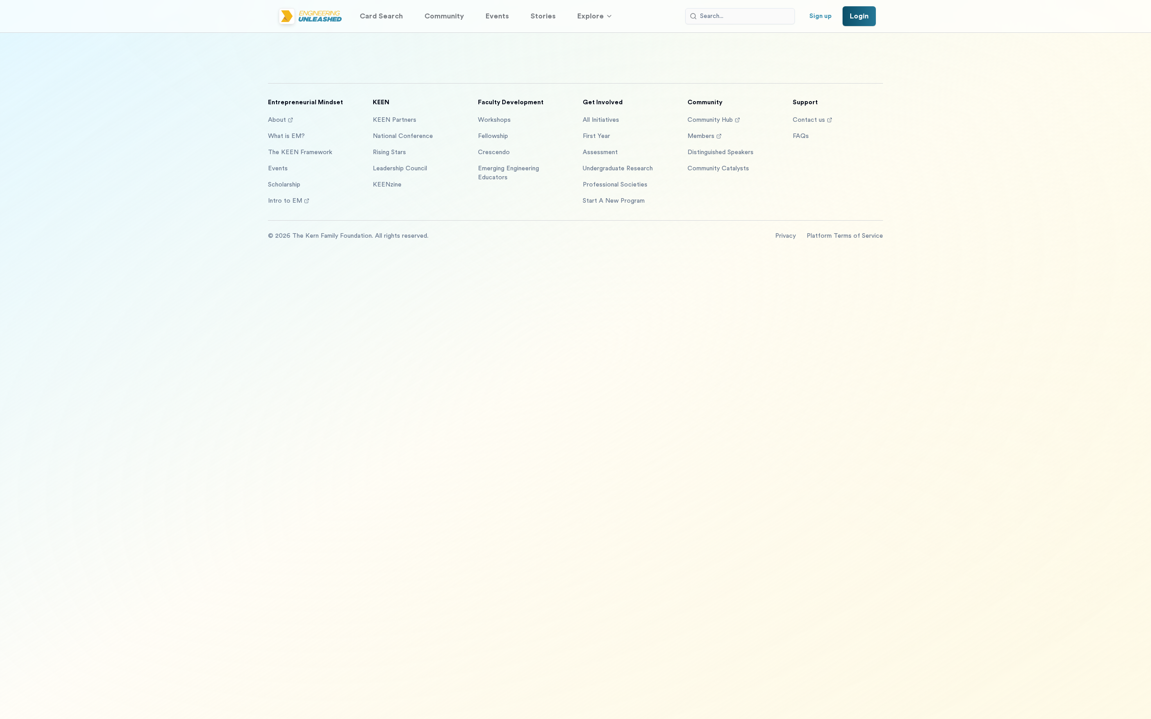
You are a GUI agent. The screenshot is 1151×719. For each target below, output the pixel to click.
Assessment (600, 152)
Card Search (381, 16)
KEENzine (387, 185)
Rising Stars (389, 152)
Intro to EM (285, 201)
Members (700, 136)
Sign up (820, 16)
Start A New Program (614, 201)
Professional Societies (615, 185)
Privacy (785, 236)
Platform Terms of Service (845, 236)
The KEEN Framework (300, 152)
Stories (543, 16)
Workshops (494, 120)
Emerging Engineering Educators (508, 173)
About (277, 120)
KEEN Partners (394, 120)
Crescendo (494, 152)
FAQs (801, 136)
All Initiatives (601, 120)
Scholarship (284, 185)
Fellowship (493, 136)
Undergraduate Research (618, 168)
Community (444, 16)
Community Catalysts (718, 168)
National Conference (403, 136)
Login (859, 16)
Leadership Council (400, 168)
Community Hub (710, 120)
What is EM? (286, 136)
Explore (590, 16)
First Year (596, 136)
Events (497, 16)
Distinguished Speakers (720, 152)
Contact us (809, 120)
